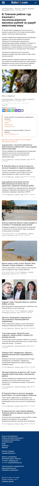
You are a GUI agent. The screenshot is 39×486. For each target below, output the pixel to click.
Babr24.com (18, 8)
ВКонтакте (9, 124)
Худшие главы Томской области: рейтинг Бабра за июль (19, 303)
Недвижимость (6, 312)
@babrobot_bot (13, 460)
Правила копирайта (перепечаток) (12, 438)
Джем (7, 122)
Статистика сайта (7, 441)
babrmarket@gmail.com (9, 468)
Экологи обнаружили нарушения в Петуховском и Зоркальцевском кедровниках (16, 319)
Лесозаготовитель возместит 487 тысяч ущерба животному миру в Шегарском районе (19, 374)
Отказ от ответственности (10, 436)
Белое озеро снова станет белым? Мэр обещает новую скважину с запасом (18, 264)
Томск (7, 10)
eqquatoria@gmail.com (15, 462)
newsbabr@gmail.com (8, 453)
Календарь (5, 445)
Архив (4, 443)
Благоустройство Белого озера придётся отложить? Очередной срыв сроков (19, 224)
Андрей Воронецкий (7, 8)
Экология (24, 8)
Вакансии (5, 447)
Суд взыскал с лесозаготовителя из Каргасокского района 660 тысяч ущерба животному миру (19, 147)
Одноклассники (10, 126)
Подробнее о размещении (10, 470)
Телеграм (8, 121)
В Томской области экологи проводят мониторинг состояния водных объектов (19, 394)
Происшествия (6, 273)
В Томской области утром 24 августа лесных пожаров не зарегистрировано (18, 167)
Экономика (23, 159)
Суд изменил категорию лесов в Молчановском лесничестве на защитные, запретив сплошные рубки (18, 184)
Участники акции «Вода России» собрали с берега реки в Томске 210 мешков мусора (17, 335)
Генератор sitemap (8, 481)
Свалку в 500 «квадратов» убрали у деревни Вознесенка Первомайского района (17, 354)
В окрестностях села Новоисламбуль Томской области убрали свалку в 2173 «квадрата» (18, 413)
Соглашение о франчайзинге (11, 440)
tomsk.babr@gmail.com (11, 134)
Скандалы (4, 235)
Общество (23, 346)
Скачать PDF (5, 105)
